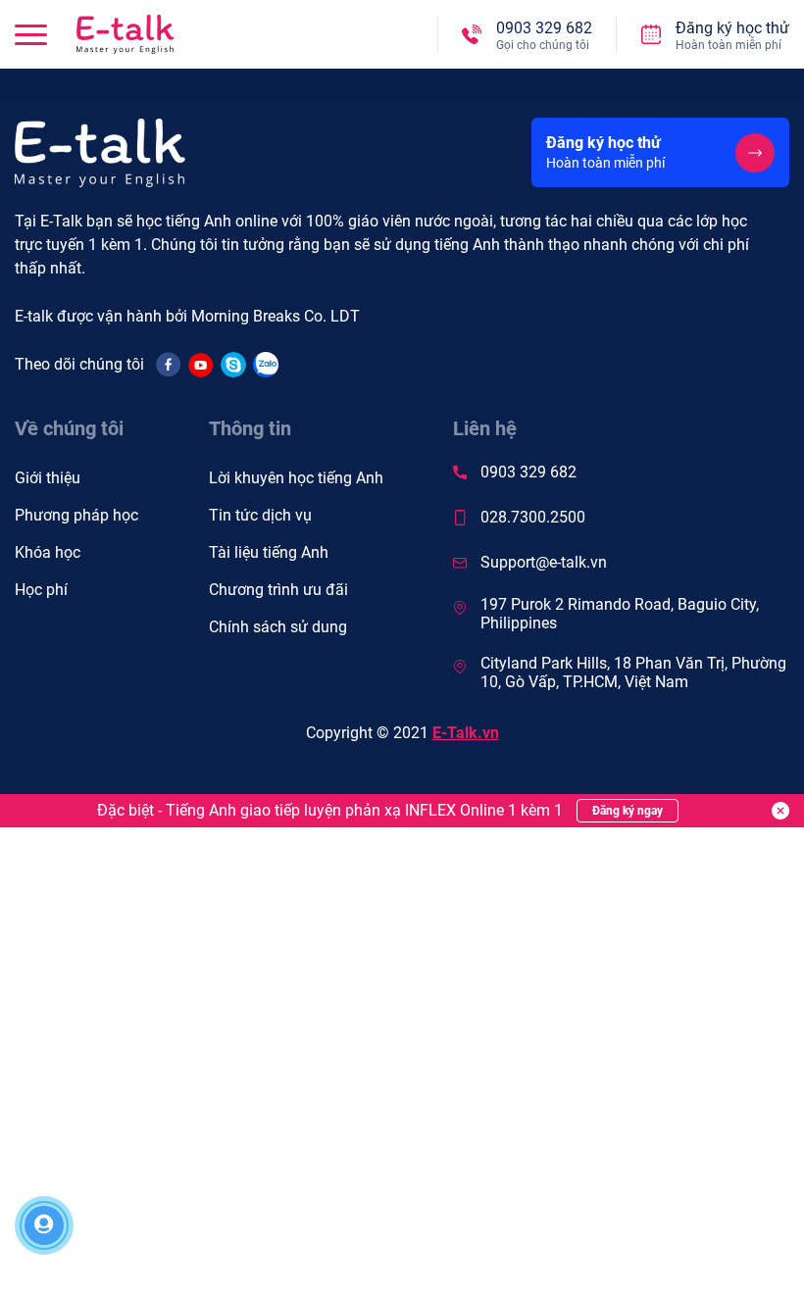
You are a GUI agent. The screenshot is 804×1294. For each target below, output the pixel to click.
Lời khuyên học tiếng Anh (296, 478)
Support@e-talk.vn (543, 562)
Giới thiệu (47, 478)
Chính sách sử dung (278, 627)
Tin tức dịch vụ (260, 515)
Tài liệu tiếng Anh (268, 552)
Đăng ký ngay (627, 811)
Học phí (41, 589)
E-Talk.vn (465, 732)
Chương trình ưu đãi (278, 589)
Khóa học (47, 552)
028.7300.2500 (532, 517)
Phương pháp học (76, 515)
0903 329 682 (528, 472)
